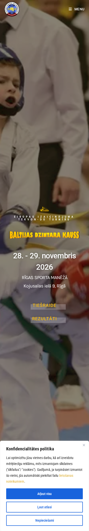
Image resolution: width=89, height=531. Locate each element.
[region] (44, 486)
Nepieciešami (44, 520)
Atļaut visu (44, 494)
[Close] (84, 445)
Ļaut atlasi (44, 507)
